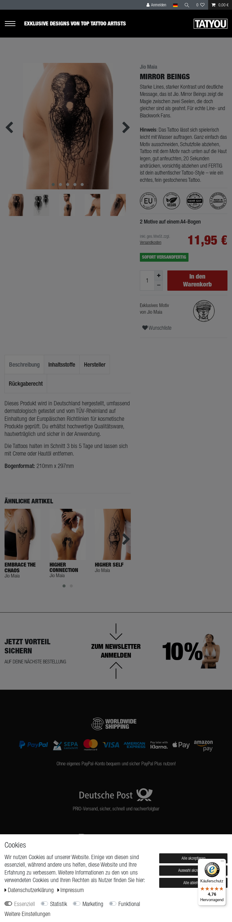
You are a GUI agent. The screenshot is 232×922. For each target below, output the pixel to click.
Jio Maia (148, 67)
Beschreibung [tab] (24, 364)
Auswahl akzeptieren (193, 870)
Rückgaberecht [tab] (26, 383)
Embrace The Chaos (20, 567)
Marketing (92, 904)
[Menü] (222, 862)
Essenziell (24, 904)
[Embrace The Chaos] (22, 534)
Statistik (58, 904)
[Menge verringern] (158, 285)
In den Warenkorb (197, 280)
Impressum (72, 890)
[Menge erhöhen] (158, 275)
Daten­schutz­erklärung (31, 890)
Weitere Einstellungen (27, 914)
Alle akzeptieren (193, 858)
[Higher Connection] (67, 534)
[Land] (175, 5)
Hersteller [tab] (94, 364)
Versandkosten (150, 242)
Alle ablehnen (193, 882)
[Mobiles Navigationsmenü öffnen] (14, 24)
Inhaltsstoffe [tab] (61, 364)
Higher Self (109, 564)
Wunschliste (160, 328)
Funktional (129, 904)
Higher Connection (64, 567)
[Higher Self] (113, 534)
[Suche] (187, 5)
